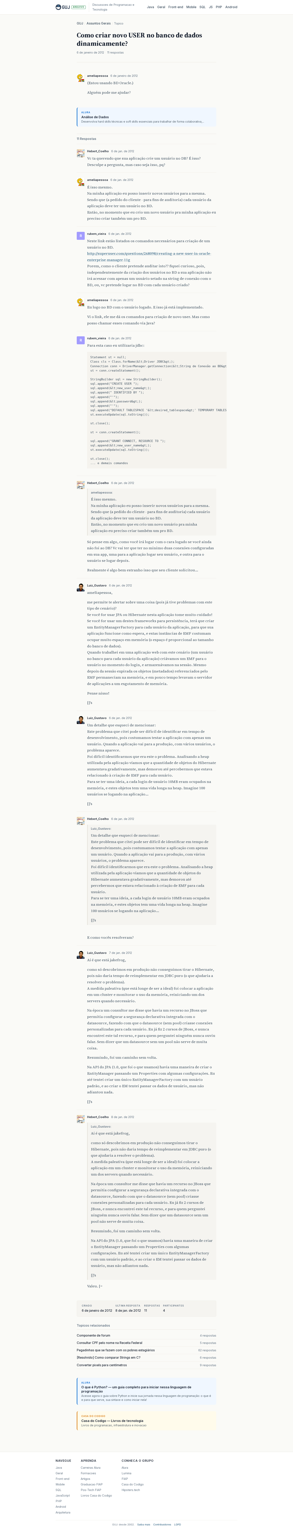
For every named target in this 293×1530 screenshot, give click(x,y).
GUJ (80, 23)
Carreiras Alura (90, 1468)
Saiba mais (143, 1524)
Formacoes (88, 1473)
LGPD (177, 1524)
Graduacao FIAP (92, 1484)
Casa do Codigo (133, 1484)
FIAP (125, 1479)
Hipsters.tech (131, 1490)
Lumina (126, 1473)
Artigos (85, 1479)
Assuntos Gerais (99, 23)
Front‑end (175, 7)
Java (150, 7)
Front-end (62, 1479)
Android (231, 7)
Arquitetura (63, 1512)
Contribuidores (162, 1524)
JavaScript (63, 1495)
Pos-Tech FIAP (91, 1490)
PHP (219, 7)
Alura (125, 1468)
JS (211, 7)
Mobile (191, 7)
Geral (161, 7)
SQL (203, 7)
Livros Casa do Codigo (96, 1495)
